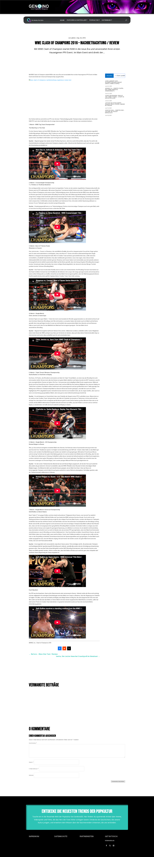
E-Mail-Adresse (34, 769)
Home (62, 20)
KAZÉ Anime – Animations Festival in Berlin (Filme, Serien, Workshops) (50, 717)
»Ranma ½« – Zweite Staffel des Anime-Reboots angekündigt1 (114, 90)
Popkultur (94, 20)
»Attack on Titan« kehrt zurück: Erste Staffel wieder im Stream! (115, 104)
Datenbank (106, 20)
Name (31, 762)
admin (73, 38)
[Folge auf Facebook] (106, 845)
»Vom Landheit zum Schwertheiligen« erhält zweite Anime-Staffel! (113, 82)
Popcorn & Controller (76, 20)
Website (31, 775)
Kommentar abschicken (118, 781)
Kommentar (33, 743)
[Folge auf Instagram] (113, 845)
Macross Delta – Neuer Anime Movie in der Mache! (44, 692)
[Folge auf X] (110, 845)
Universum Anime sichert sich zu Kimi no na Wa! (44, 705)
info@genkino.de (109, 840)
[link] (60, 648)
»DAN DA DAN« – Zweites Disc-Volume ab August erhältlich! (114, 111)
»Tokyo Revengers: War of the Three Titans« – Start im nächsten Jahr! (114, 97)
